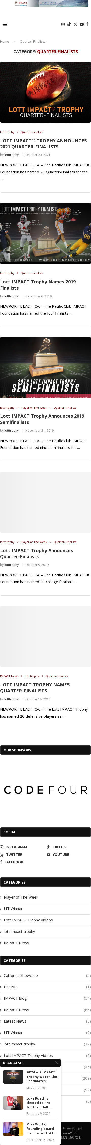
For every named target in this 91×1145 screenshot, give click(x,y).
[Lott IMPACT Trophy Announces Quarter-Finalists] (45, 502)
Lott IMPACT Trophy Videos (28, 919)
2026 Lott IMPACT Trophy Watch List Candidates (42, 1076)
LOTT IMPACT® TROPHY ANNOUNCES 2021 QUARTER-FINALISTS (43, 143)
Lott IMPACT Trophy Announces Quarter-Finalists (36, 553)
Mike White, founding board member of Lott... (41, 1128)
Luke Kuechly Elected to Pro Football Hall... (38, 1102)
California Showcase (47, 975)
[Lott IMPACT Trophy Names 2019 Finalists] (45, 233)
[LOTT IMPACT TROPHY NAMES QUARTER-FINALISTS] (45, 636)
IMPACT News (16, 942)
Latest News (47, 1021)
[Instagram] (63, 24)
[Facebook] (87, 24)
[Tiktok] (69, 24)
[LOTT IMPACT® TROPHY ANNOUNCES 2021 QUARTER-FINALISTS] (45, 92)
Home (4, 41)
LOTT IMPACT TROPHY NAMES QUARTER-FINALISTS (35, 688)
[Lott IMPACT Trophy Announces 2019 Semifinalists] (45, 367)
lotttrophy (11, 155)
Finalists (47, 986)
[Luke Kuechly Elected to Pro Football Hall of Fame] (13, 1103)
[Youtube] (82, 24)
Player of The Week (21, 897)
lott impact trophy (19, 931)
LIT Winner (13, 908)
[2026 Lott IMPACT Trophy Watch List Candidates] (13, 1077)
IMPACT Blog (47, 998)
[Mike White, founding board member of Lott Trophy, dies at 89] (13, 1129)
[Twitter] (75, 24)
